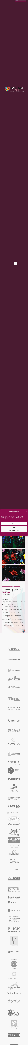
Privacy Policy (12, 533)
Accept (14, 523)
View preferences (14, 530)
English (18, 0)
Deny (14, 527)
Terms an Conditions (20, 533)
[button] (26, 511)
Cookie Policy (6, 533)
